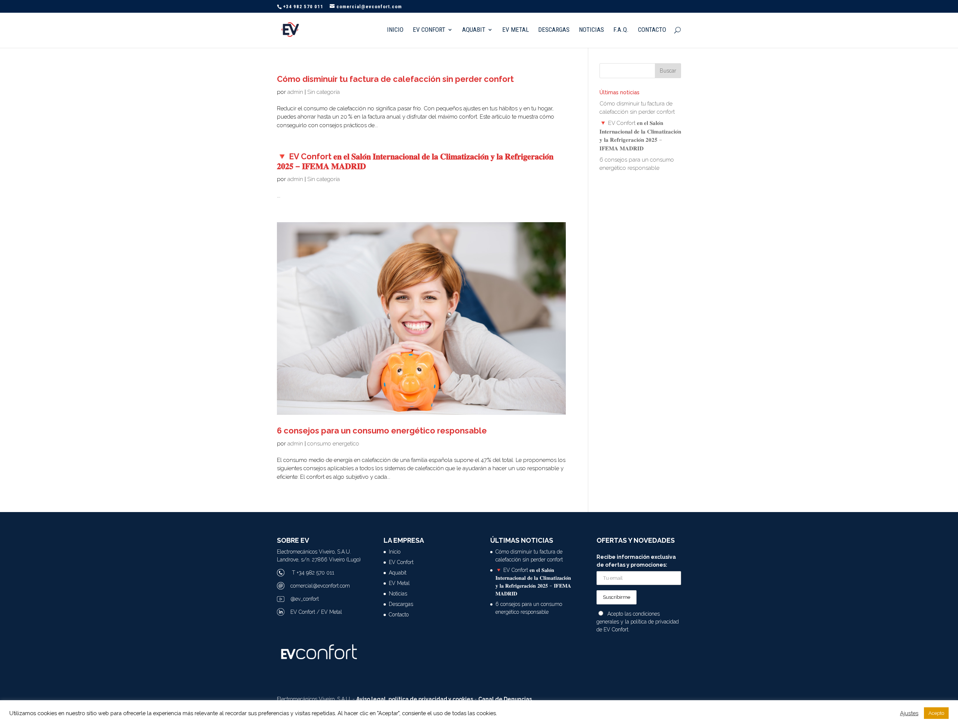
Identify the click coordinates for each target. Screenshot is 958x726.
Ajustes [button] (909, 713)
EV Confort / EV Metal (316, 612)
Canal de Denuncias (505, 699)
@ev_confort (304, 599)
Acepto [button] (936, 713)
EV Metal (515, 30)
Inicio (395, 30)
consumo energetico (333, 443)
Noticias (591, 30)
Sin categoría (323, 92)
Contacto (652, 30)
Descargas (554, 30)
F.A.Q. (621, 30)
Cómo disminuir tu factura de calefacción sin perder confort (395, 79)
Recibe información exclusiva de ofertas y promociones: (636, 561)
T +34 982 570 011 (313, 573)
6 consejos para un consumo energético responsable (382, 430)
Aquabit (473, 30)
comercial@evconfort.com (320, 586)
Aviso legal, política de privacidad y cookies (414, 699)
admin (295, 92)
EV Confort (429, 30)
